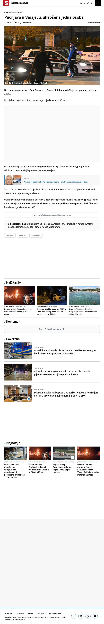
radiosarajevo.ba (27, 617)
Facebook (12, 226)
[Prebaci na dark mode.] (81, 3)
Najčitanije (13, 282)
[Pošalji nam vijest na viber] (88, 616)
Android (56, 223)
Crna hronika (17, 12)
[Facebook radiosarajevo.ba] (73, 616)
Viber (51, 226)
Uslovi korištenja (55, 613)
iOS (63, 223)
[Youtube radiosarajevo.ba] (95, 616)
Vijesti (8, 12)
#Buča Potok (36, 235)
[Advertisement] (52, 133)
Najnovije (13, 443)
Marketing (9, 613)
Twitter (88, 223)
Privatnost (41, 613)
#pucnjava (9, 235)
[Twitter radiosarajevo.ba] (80, 616)
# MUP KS (22, 235)
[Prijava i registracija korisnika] (88, 3)
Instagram (23, 226)
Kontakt (31, 613)
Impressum (20, 613)
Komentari (13, 321)
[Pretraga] (84, 3)
